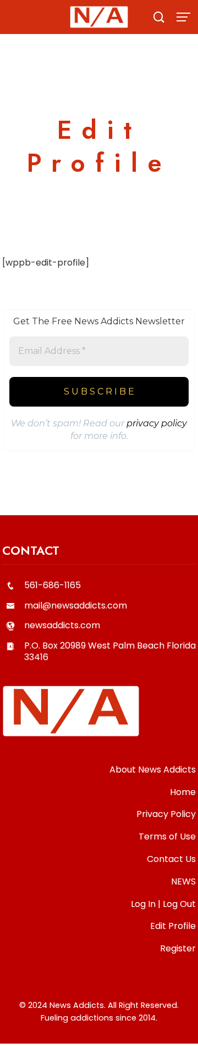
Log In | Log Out (163, 904)
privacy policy (157, 423)
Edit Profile (173, 926)
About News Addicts (152, 769)
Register (178, 948)
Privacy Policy (166, 814)
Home (183, 792)
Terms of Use (167, 836)
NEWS (183, 881)
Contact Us (171, 859)
